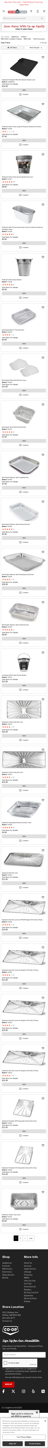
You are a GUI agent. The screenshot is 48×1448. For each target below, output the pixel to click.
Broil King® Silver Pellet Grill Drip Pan (14, 427)
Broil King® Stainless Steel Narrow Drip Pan (16, 524)
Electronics (7, 1272)
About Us (28, 1263)
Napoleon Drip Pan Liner (10, 873)
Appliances (15, 37)
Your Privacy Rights (24, 1437)
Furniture (6, 1266)
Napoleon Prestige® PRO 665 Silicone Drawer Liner (18, 80)
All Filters (13, 47)
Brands (5, 1278)
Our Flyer (28, 1284)
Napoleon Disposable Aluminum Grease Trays (16, 822)
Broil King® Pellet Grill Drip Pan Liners (14, 380)
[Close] (45, 1420)
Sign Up (8, 1384)
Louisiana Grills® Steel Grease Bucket (14, 675)
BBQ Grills (27, 39)
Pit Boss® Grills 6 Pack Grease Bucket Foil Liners (17, 177)
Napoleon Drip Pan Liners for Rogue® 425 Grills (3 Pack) (20, 970)
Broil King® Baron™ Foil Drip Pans (13, 330)
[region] (24, 1433)
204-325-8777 (8, 1318)
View (24, 90)
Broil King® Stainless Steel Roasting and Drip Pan (18, 574)
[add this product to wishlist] (43, 57)
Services (27, 1266)
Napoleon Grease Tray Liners (11, 1215)
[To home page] (17, 11)
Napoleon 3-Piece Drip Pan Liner (12, 722)
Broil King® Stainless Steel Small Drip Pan (15, 625)
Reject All (12, 1444)
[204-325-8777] (38, 11)
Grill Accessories (39, 39)
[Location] (31, 11)
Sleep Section (8, 1275)
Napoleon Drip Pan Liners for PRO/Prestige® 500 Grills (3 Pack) (22, 920)
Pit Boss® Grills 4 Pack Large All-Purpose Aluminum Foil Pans (21, 127)
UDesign (27, 1272)
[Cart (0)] (44, 11)
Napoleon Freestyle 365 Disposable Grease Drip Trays (19, 1121)
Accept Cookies (35, 1444)
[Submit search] (42, 18)
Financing (28, 1275)
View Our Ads (30, 1281)
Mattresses (7, 1269)
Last (30, 1238)
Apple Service (30, 1269)
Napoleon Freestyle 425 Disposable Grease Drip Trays (19, 1168)
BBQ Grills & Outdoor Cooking (11, 39)
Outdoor (23, 37)
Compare (25, 94)
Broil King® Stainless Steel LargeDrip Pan (15, 477)
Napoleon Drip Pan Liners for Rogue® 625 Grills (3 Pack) (20, 1071)
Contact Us (7, 1321)
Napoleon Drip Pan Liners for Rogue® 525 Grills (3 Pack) (20, 1020)
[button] (4, 11)
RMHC (26, 1278)
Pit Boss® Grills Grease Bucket (11, 280)
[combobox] (35, 47)
